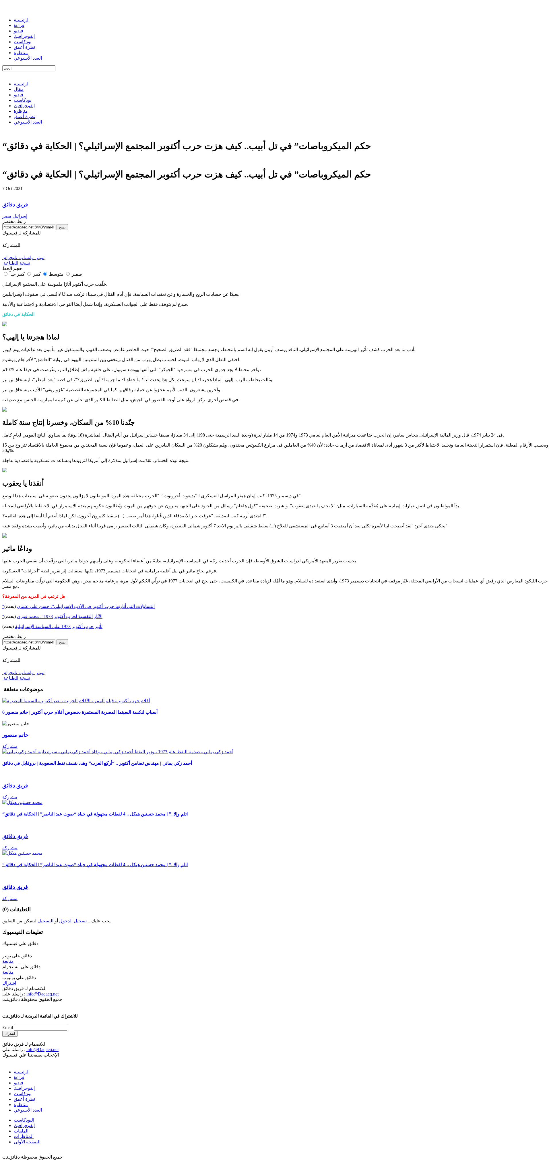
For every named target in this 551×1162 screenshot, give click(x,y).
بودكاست (22, 41)
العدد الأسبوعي (28, 58)
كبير (36, 274)
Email (7, 1027)
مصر (6, 216)
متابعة (8, 961)
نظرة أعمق (24, 47)
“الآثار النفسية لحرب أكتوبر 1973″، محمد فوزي (52, 616)
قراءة (19, 25)
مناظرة (21, 52)
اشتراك (9, 983)
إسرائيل (19, 216)
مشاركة (10, 746)
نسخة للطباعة (16, 263)
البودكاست (24, 1120)
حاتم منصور (15, 735)
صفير (76, 274)
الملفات (21, 1130)
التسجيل (44, 920)
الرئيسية (22, 19)
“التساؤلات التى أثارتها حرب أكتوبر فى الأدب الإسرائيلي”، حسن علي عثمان (78, 606)
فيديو (18, 30)
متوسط (55, 274)
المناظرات (24, 1136)
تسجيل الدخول (72, 920)
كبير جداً (17, 274)
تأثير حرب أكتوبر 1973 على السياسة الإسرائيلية (58, 626)
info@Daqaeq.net (42, 993)
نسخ (62, 227)
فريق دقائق (15, 205)
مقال (19, 89)
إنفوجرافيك (24, 36)
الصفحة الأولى (27, 1141)
